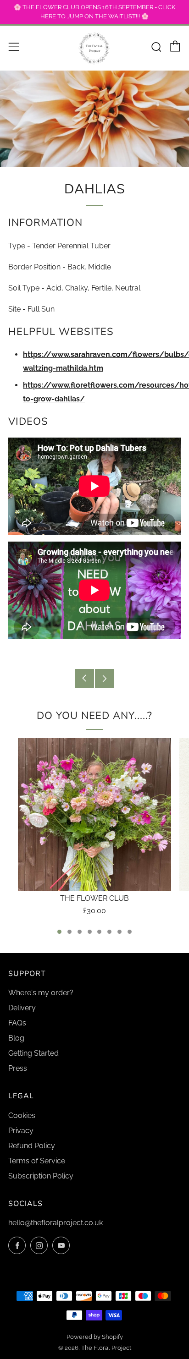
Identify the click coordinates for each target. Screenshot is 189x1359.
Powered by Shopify (95, 1336)
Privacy (20, 1130)
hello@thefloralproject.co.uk (55, 1222)
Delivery (22, 1007)
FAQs (17, 1023)
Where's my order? (40, 992)
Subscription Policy (40, 1176)
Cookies (21, 1115)
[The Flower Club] (94, 814)
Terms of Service (36, 1160)
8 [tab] (130, 932)
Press (17, 1068)
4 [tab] (90, 932)
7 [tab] (119, 932)
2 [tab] (69, 932)
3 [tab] (80, 932)
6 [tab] (109, 932)
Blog (16, 1038)
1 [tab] (59, 932)
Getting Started (33, 1053)
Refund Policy (31, 1145)
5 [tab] (99, 932)
